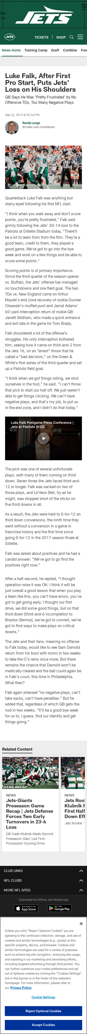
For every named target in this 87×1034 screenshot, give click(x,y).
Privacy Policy (21, 988)
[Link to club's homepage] (9, 35)
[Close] (81, 923)
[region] (43, 975)
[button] (43, 438)
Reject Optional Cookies (44, 1011)
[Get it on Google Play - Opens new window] (59, 911)
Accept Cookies (43, 1025)
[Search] (71, 37)
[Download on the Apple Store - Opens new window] (26, 909)
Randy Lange (31, 122)
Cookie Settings (43, 997)
